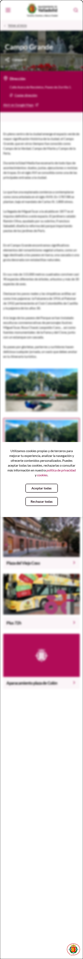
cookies (42, 475)
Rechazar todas (42, 501)
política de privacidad (61, 470)
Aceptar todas (41, 488)
